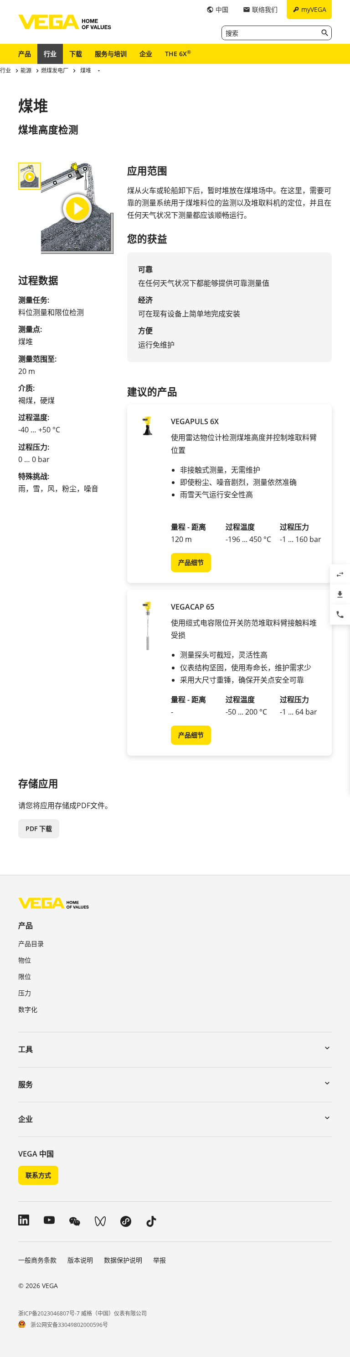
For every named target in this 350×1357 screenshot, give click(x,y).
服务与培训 (111, 53)
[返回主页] (53, 903)
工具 (25, 1049)
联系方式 (38, 1175)
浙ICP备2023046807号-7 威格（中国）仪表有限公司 (82, 1313)
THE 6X (178, 53)
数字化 (27, 1009)
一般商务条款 (37, 1260)
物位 (24, 960)
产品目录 (31, 943)
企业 (145, 53)
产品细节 (191, 562)
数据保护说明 (123, 1260)
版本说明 (80, 1260)
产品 (24, 53)
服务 (25, 1084)
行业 (50, 53)
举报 (159, 1260)
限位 (24, 976)
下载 (75, 53)
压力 (24, 993)
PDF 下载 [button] (39, 828)
